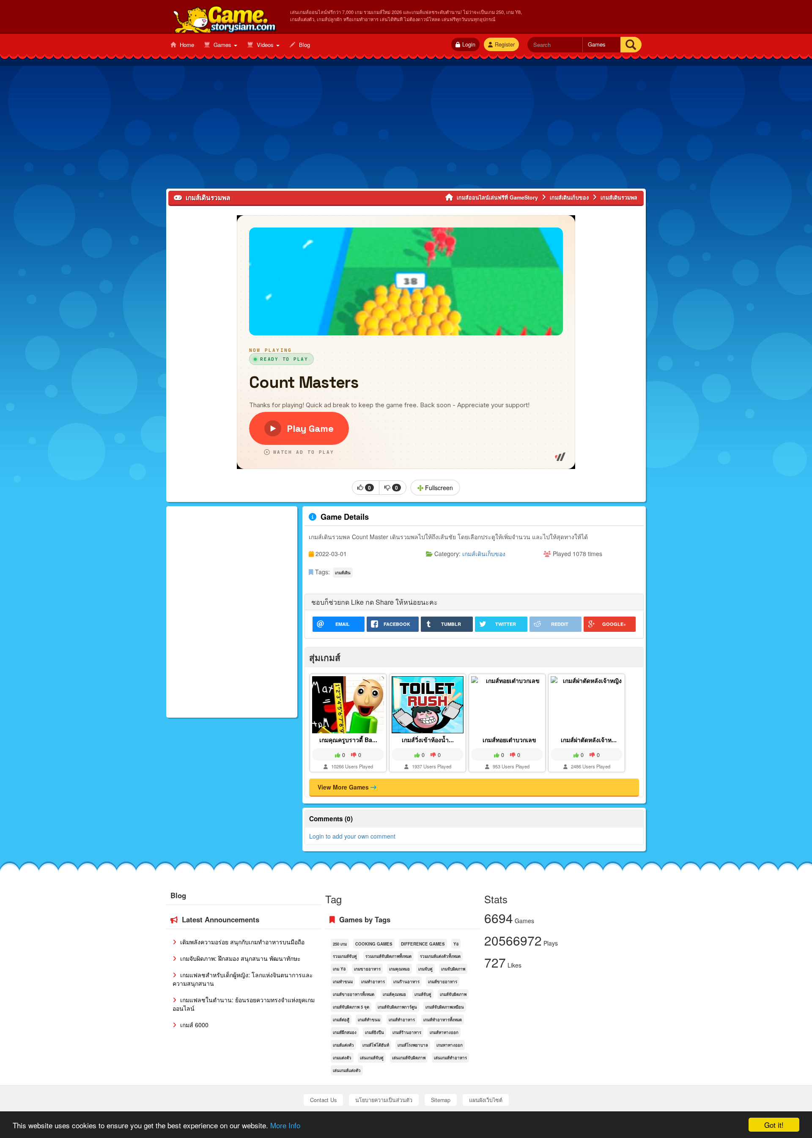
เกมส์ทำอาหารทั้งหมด (442, 1020)
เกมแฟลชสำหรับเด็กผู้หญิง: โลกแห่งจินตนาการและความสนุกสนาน (243, 979)
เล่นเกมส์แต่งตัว (347, 1070)
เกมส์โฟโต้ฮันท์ (375, 1045)
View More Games (344, 787)
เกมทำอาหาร (373, 981)
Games (222, 45)
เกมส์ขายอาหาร (442, 981)
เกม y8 (339, 969)
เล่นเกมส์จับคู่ (372, 1058)
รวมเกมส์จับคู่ (345, 956)
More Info (285, 1125)
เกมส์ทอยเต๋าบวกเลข (509, 739)
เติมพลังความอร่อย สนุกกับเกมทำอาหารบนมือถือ (241, 942)
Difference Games (423, 944)
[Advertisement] (406, 129)
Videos (265, 45)
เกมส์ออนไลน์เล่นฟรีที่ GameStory (223, 17)
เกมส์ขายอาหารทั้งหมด (353, 994)
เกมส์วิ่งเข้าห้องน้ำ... (428, 739)
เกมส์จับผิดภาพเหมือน (444, 1007)
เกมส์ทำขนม (369, 1020)
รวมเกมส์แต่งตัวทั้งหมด (440, 956)
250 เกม (340, 944)
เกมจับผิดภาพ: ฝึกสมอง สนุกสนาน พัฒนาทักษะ (239, 958)
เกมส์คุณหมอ (394, 994)
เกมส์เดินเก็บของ (483, 553)
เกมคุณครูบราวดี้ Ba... (348, 739)
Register (505, 44)
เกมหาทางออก (449, 1045)
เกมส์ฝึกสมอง (345, 1032)
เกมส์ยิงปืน (374, 1032)
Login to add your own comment (352, 836)
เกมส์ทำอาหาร (402, 1020)
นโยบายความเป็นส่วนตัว (383, 1100)
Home (186, 45)
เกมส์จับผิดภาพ (453, 994)
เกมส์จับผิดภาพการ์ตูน (397, 1007)
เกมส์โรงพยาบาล (413, 1045)
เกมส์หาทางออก (444, 1032)
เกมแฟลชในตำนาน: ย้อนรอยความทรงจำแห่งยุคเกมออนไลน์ (244, 1003)
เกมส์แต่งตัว (343, 1045)
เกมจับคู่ (425, 969)
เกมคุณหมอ (399, 969)
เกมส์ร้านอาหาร (406, 1032)
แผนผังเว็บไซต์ (485, 1100)
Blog (303, 45)
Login (468, 44)
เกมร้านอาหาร (406, 981)
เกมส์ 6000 (193, 1024)
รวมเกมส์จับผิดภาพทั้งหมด (388, 956)
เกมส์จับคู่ (422, 994)
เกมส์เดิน (343, 573)
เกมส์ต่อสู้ (341, 1020)
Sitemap (440, 1100)
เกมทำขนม (343, 981)
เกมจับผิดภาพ (453, 969)
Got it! (774, 1124)
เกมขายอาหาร (367, 969)
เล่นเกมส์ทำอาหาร (450, 1058)
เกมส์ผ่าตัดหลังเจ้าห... (589, 739)
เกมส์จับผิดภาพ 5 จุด (351, 1007)
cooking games (373, 944)
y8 (455, 944)
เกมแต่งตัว (342, 1058)
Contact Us (323, 1100)
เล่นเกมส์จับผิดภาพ (408, 1058)
